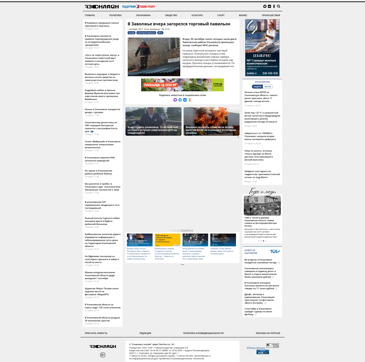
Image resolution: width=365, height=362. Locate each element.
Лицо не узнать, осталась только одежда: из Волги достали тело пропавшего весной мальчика (259, 155)
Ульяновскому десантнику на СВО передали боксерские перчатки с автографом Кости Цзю (101, 127)
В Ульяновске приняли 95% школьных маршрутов (100, 159)
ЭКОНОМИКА (143, 15)
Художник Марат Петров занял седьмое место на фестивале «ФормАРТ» (102, 291)
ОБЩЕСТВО (171, 15)
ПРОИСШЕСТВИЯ (271, 15)
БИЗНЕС (243, 15)
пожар (131, 32)
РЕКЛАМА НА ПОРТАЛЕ (268, 333)
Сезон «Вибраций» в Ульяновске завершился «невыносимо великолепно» (102, 144)
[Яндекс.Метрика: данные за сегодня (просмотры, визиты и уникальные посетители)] (256, 347)
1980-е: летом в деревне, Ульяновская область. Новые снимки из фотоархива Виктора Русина (261, 221)
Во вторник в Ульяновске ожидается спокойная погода (261, 261)
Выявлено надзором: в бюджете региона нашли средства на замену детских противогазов (102, 77)
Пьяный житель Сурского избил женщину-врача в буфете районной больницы (102, 221)
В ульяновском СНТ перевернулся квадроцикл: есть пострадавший (102, 205)
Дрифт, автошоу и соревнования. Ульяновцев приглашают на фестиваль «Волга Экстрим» (259, 298)
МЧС (160, 32)
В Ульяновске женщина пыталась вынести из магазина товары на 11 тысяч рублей (262, 285)
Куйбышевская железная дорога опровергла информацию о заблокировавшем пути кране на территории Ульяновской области (102, 240)
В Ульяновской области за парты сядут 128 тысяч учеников (102, 306)
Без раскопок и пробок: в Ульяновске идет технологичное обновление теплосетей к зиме (102, 186)
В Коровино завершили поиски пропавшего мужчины (102, 24)
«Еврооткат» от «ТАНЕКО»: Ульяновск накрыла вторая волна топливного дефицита (260, 136)
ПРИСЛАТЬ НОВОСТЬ (96, 333)
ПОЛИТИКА (115, 15)
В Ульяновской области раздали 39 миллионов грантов (102, 319)
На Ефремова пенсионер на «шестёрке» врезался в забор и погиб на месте (102, 259)
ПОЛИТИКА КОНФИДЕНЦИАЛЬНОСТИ (203, 333)
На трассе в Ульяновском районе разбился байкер (98, 172)
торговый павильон (146, 32)
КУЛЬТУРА (197, 15)
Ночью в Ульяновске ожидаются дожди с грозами (102, 111)
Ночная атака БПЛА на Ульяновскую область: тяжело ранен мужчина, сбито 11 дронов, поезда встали (261, 97)
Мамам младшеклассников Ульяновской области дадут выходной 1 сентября (100, 275)
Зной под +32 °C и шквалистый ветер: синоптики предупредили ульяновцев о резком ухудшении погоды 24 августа (262, 117)
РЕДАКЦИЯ (145, 333)
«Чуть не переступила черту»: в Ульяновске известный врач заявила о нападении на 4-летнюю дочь (102, 59)
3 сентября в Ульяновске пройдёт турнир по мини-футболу (258, 311)
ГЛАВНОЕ (90, 15)
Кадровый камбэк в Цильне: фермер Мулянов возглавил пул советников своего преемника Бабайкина (102, 95)
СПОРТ (220, 15)
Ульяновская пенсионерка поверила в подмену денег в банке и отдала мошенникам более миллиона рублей (261, 272)
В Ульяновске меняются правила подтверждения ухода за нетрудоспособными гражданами (102, 40)
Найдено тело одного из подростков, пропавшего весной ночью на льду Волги (262, 174)
